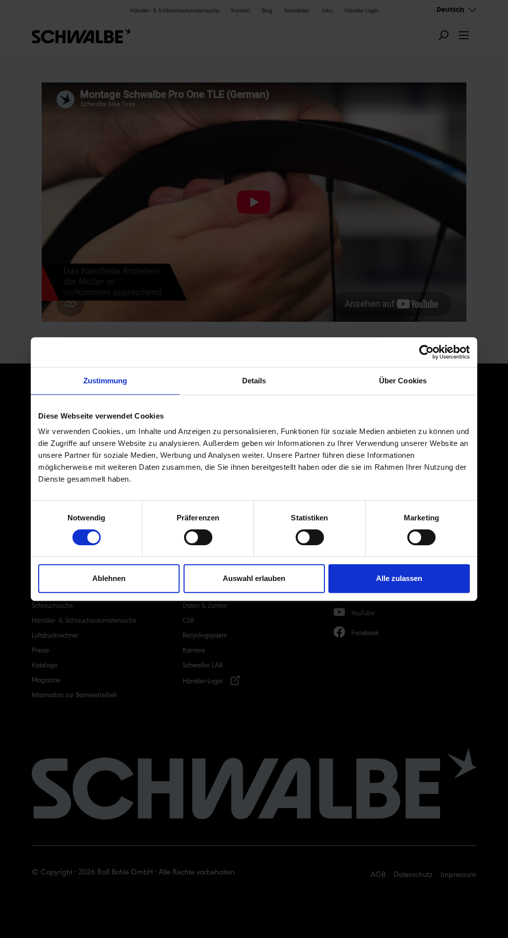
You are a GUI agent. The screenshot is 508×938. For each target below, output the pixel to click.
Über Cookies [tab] (403, 380)
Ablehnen (109, 578)
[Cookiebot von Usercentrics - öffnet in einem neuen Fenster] (426, 352)
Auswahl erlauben (254, 578)
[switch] (198, 537)
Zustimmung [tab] (105, 380)
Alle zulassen (399, 578)
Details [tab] (254, 380)
